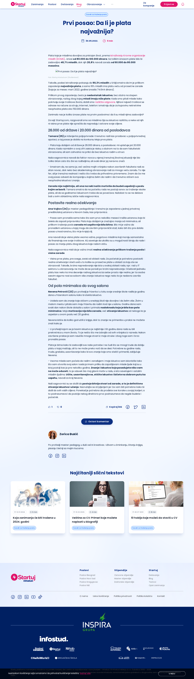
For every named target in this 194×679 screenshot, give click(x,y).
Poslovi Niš (85, 585)
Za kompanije (148, 4)
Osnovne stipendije (123, 575)
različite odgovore (105, 102)
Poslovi (52, 4)
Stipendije (120, 570)
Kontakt (161, 596)
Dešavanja (154, 575)
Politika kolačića (144, 596)
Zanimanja (37, 4)
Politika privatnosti (123, 596)
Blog (79, 4)
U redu (172, 673)
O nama (84, 596)
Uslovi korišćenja (101, 596)
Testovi (152, 582)
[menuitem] (39, 4)
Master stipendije (122, 578)
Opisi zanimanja (157, 585)
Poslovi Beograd (87, 575)
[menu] (87, 4)
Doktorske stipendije (124, 582)
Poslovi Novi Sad (87, 578)
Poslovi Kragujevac (89, 582)
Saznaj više (85, 673)
